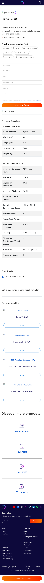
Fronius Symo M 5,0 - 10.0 (15, 276)
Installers (5, 534)
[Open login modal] (40, 3)
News (3, 528)
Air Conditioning (23, 53)
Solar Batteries (7, 556)
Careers (38, 566)
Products (5, 548)
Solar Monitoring (7, 559)
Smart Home (28, 542)
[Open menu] (2, 2)
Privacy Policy (27, 567)
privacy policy (37, 100)
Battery (17, 48)
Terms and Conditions (12, 567)
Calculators (28, 550)
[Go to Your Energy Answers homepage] (22, 2)
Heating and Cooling (25, 57)
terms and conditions (26, 100)
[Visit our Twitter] (22, 507)
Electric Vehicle (31, 48)
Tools (26, 548)
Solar (7, 48)
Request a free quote (22, 578)
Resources (27, 553)
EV (24, 539)
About (4, 566)
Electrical (9, 53)
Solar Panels (6, 550)
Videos (4, 531)
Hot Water (9, 57)
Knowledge (27, 528)
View (22, 325)
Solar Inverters (7, 553)
